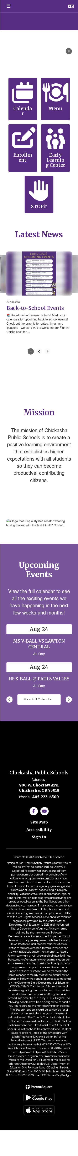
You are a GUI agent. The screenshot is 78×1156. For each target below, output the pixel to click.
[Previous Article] (39, 351)
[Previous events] (9, 699)
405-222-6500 (45, 796)
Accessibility (39, 829)
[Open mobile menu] (8, 6)
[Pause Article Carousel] (31, 351)
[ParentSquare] (39, 1087)
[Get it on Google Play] (39, 1097)
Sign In (39, 837)
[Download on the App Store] (39, 1110)
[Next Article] (47, 351)
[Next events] (69, 699)
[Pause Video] (69, 51)
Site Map (39, 822)
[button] (71, 6)
